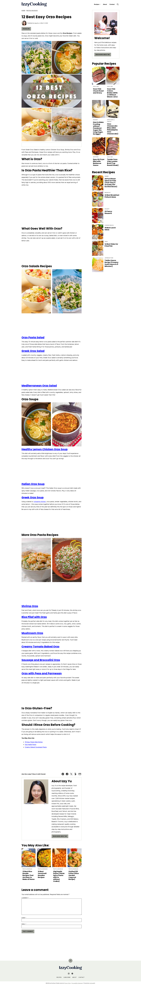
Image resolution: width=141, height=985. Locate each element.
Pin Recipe (26, 28)
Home (23, 10)
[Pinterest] (72, 973)
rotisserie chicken (40, 501)
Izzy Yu (37, 23)
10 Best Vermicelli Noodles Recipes (42, 874)
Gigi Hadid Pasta (30, 744)
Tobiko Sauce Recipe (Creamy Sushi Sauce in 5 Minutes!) (111, 263)
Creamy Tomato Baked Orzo (40, 646)
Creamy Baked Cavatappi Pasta (36, 747)
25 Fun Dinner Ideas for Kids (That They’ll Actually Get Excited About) (111, 183)
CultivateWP (92, 983)
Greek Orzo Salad (33, 351)
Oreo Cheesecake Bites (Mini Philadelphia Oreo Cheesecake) (112, 129)
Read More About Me (60, 836)
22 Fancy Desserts (108, 212)
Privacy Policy (67, 983)
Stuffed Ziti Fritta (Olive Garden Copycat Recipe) (74, 875)
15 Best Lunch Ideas (110, 229)
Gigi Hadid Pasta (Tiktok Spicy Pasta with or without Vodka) (59, 876)
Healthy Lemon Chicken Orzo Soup (45, 449)
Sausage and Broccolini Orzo (41, 660)
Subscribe (67, 977)
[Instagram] (68, 973)
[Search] (117, 4)
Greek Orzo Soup (33, 497)
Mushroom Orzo (32, 633)
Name (24, 917)
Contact (112, 4)
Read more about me (103, 54)
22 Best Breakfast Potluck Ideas (112, 196)
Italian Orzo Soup (33, 484)
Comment (25, 897)
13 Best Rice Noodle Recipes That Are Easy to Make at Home (29, 875)
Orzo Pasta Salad (33, 337)
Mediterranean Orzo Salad (39, 385)
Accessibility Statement (77, 983)
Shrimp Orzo (30, 606)
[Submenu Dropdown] (100, 4)
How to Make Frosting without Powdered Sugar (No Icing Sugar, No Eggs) (98, 128)
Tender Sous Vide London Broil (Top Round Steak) (112, 162)
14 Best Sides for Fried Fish (111, 245)
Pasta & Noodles (32, 10)
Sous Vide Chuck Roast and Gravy (98, 91)
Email (24, 924)
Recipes (96, 4)
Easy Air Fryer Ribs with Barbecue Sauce (98, 162)
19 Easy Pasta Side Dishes (34, 742)
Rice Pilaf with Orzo (34, 617)
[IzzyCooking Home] (34, 4)
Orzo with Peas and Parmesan (42, 673)
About (105, 4)
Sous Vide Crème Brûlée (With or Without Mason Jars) (112, 93)
